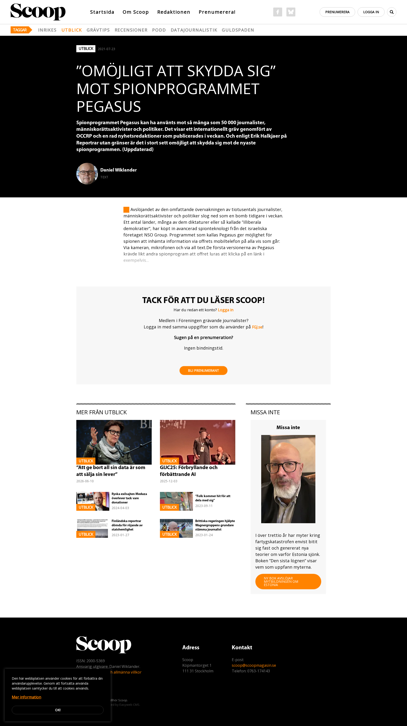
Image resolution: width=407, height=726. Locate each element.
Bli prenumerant (203, 370)
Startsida (102, 12)
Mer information (26, 697)
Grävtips (98, 30)
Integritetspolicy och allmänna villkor (109, 672)
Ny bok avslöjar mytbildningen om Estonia (281, 581)
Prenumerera (337, 12)
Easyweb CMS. (129, 704)
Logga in (371, 12)
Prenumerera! (217, 12)
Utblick (71, 30)
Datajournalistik (194, 30)
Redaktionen (174, 12)
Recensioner (131, 30)
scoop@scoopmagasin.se (254, 665)
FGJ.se (257, 327)
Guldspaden (238, 30)
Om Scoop (136, 12)
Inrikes (47, 30)
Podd (159, 30)
